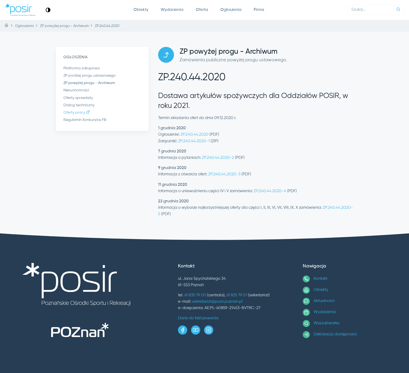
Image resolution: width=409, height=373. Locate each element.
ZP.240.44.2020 (195, 135)
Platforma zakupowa (81, 68)
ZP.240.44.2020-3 (224, 174)
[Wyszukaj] (398, 10)
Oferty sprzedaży (78, 98)
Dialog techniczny (78, 105)
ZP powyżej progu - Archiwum (89, 83)
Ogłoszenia (230, 10)
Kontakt (320, 279)
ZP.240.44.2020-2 (218, 158)
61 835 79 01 (237, 295)
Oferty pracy (74, 113)
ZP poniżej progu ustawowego (89, 76)
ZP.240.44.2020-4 (270, 191)
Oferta (202, 10)
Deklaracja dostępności (335, 334)
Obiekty (140, 10)
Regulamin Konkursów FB (84, 120)
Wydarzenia (172, 10)
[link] (48, 10)
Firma (259, 10)
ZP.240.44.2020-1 (194, 141)
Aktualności (324, 301)
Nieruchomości (76, 90)
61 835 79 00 (195, 295)
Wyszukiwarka (326, 323)
